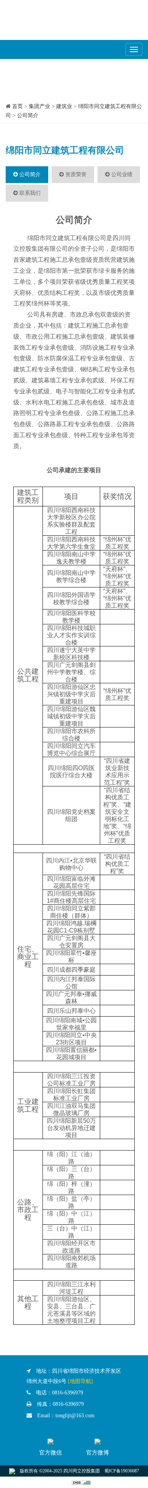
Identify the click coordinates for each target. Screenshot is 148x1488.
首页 (17, 106)
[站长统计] (81, 1482)
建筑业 (64, 106)
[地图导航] (80, 1381)
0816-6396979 (67, 1393)
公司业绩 (121, 174)
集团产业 (39, 106)
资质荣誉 (75, 174)
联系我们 (29, 193)
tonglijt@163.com (74, 1415)
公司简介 (27, 115)
